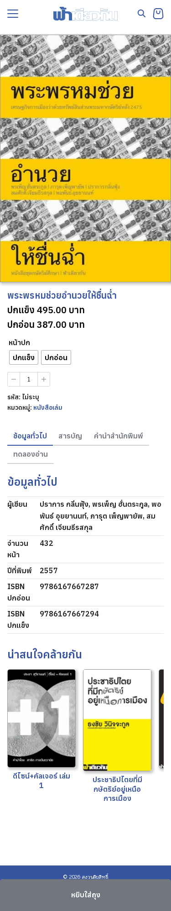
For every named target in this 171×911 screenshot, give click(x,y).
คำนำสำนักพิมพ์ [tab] (118, 435)
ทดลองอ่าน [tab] (30, 453)
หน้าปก (19, 342)
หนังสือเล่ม (47, 407)
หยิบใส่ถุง (85, 894)
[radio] (24, 357)
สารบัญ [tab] (70, 435)
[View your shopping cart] (158, 13)
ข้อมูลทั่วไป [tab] (30, 435)
